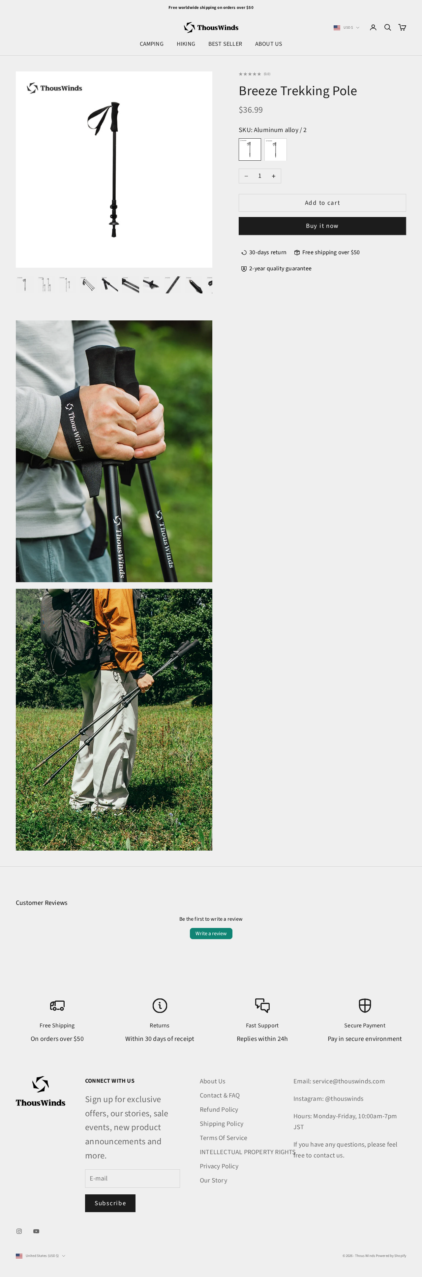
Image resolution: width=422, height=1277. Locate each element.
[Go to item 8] (173, 285)
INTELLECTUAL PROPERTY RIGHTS (248, 1152)
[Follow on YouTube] (36, 1231)
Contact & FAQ (220, 1095)
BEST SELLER (225, 44)
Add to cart (322, 203)
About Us (213, 1081)
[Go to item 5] (109, 285)
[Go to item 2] (46, 285)
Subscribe (110, 1203)
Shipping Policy (221, 1123)
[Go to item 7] (151, 285)
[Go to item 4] (88, 285)
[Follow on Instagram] (19, 1231)
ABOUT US (268, 44)
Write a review (211, 933)
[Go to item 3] (67, 285)
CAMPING (152, 44)
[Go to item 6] (130, 285)
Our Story (213, 1180)
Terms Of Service (223, 1138)
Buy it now (322, 226)
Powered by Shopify (391, 1255)
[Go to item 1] (25, 285)
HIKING (186, 44)
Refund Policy (219, 1109)
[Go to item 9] (194, 285)
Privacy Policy (219, 1166)
